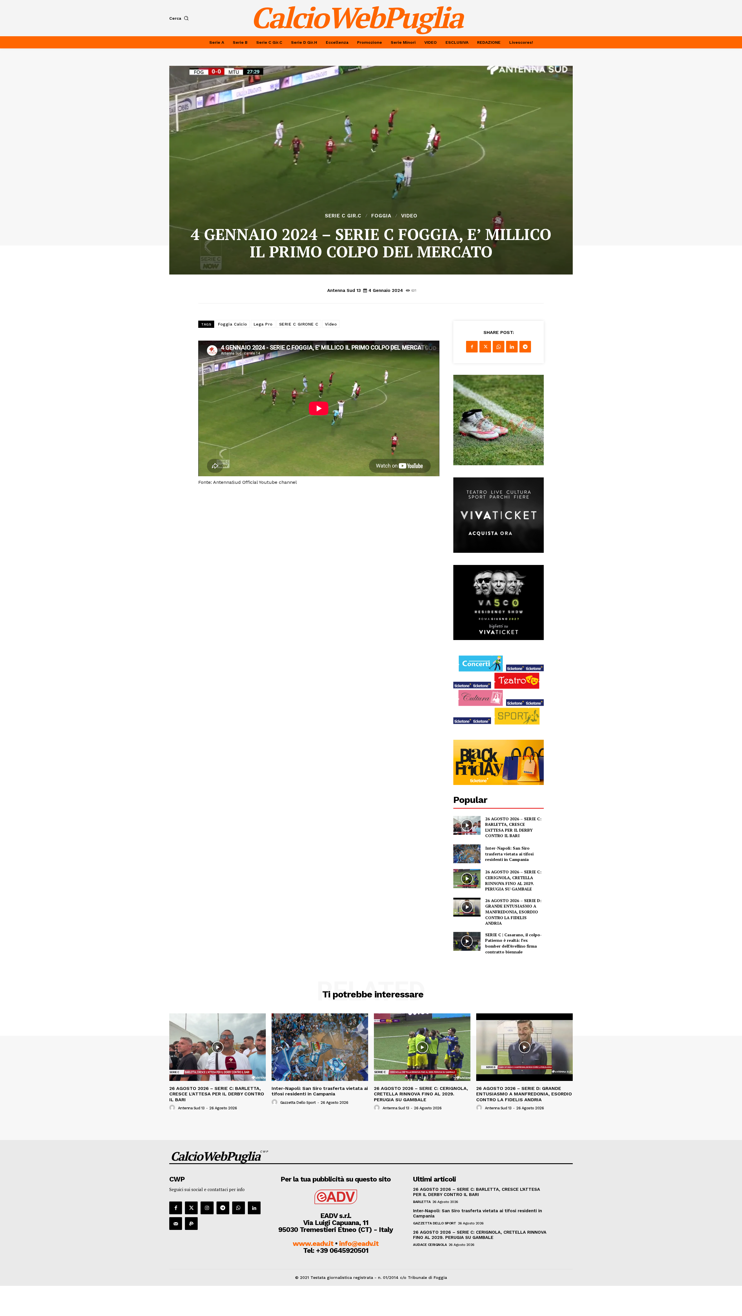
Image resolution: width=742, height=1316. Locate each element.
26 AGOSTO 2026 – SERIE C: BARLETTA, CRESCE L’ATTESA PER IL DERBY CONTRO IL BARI (513, 827)
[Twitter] (485, 346)
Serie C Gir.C (343, 215)
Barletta (421, 1202)
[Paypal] (191, 1223)
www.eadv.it (313, 1243)
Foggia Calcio (232, 324)
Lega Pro (263, 324)
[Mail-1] (175, 1223)
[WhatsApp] (498, 346)
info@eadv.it (359, 1243)
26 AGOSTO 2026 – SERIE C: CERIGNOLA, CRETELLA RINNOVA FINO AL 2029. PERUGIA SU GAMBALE (513, 880)
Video (409, 215)
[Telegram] (525, 346)
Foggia (381, 215)
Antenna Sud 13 (344, 290)
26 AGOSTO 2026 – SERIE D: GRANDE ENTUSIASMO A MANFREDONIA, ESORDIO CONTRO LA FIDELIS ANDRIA (513, 912)
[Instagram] (207, 1208)
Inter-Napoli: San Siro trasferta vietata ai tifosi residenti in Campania (509, 853)
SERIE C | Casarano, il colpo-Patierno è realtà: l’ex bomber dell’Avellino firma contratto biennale (513, 943)
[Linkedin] (512, 346)
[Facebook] (472, 346)
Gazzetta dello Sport (298, 1102)
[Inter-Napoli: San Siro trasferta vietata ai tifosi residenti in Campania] (466, 853)
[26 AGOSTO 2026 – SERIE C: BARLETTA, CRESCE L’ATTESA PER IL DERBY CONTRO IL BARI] (466, 825)
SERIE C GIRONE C (299, 324)
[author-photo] (173, 1108)
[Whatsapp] (238, 1208)
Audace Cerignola (430, 1245)
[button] (180, 18)
